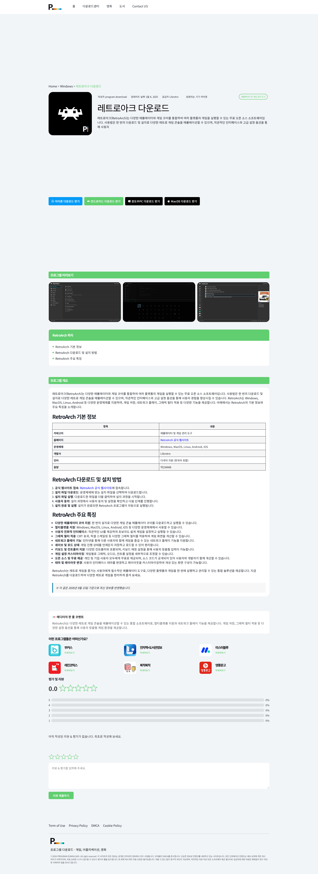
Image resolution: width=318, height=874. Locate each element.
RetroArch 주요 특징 (68, 358)
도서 (122, 6)
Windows (66, 86)
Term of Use (57, 825)
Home (53, 86)
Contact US (140, 6)
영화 (109, 6)
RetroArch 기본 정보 (68, 346)
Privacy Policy (78, 825)
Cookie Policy (112, 825)
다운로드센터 (91, 6)
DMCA (95, 825)
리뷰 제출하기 (61, 795)
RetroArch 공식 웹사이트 (174, 440)
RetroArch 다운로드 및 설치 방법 (76, 352)
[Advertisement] (159, 54)
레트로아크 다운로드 (133, 107)
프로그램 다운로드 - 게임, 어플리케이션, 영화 (78, 849)
